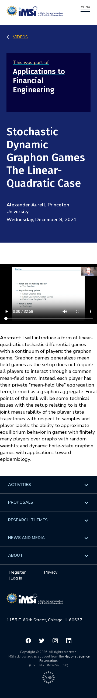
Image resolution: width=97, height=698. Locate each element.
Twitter (41, 640)
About (15, 555)
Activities (19, 484)
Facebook (28, 640)
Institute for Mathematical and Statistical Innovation (34, 601)
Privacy (50, 572)
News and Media (26, 537)
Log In (16, 578)
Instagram (55, 640)
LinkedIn (68, 640)
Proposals (20, 502)
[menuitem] (48, 484)
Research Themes (28, 520)
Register (17, 572)
